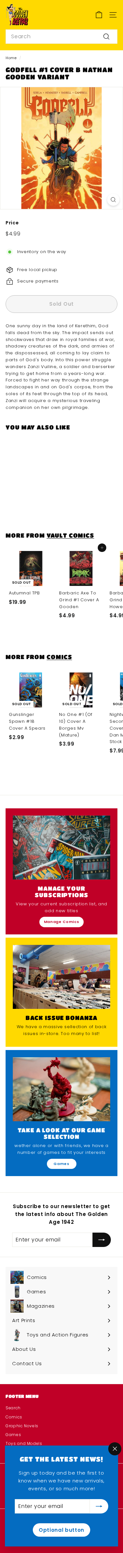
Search (13, 1408)
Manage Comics (61, 921)
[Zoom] (113, 200)
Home (11, 57)
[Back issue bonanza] (61, 977)
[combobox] (61, 36)
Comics (59, 656)
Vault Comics (70, 535)
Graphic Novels (22, 1426)
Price (12, 222)
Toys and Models (24, 1443)
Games (61, 1163)
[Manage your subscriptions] (61, 848)
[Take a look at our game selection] (61, 1089)
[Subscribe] (99, 1506)
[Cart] (99, 14)
